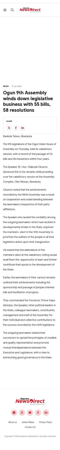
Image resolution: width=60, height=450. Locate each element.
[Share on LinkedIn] (22, 128)
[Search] (12, 10)
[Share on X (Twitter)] (9, 128)
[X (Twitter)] (22, 412)
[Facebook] (38, 412)
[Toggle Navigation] (4, 10)
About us (12, 422)
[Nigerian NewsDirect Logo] (30, 10)
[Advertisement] (30, 48)
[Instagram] (14, 412)
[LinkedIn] (46, 412)
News (6, 86)
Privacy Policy (45, 422)
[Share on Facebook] (16, 128)
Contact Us (30, 427)
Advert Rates (28, 422)
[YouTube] (30, 412)
